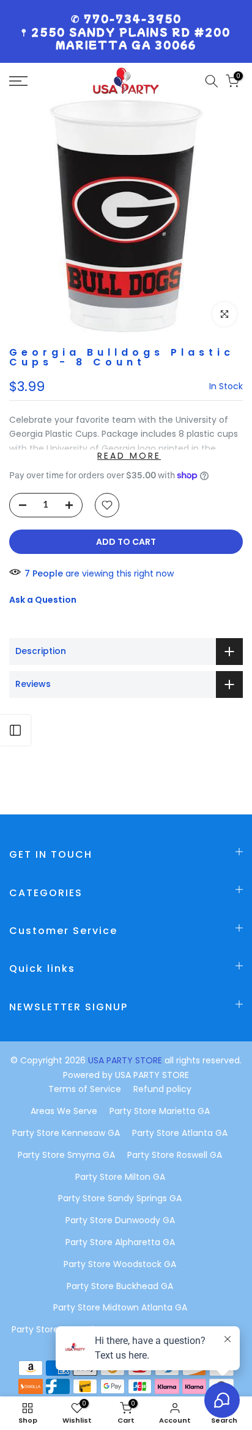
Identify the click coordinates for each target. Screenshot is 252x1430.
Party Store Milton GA (120, 1177)
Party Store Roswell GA (174, 1155)
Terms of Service (84, 1089)
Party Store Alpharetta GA (120, 1242)
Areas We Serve (64, 1111)
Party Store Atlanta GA (180, 1133)
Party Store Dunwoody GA (120, 1220)
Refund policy (162, 1089)
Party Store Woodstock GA (120, 1264)
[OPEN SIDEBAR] (15, 730)
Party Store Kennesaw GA (66, 1133)
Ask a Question (42, 600)
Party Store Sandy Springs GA (120, 1198)
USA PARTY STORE (126, 1060)
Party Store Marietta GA (159, 1111)
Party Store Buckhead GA (120, 1286)
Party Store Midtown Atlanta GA (120, 1307)
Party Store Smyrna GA (66, 1155)
